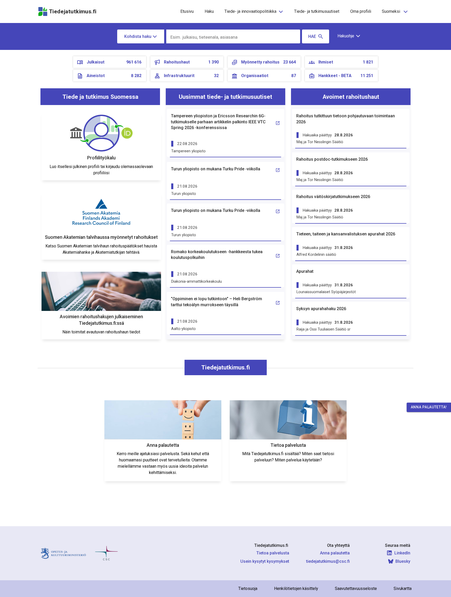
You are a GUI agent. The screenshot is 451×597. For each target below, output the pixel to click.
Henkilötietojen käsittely (296, 588)
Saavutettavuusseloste (356, 588)
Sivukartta (403, 588)
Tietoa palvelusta (272, 552)
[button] (347, 36)
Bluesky (402, 561)
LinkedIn (402, 552)
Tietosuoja (247, 588)
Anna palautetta (335, 552)
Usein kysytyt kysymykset (264, 561)
